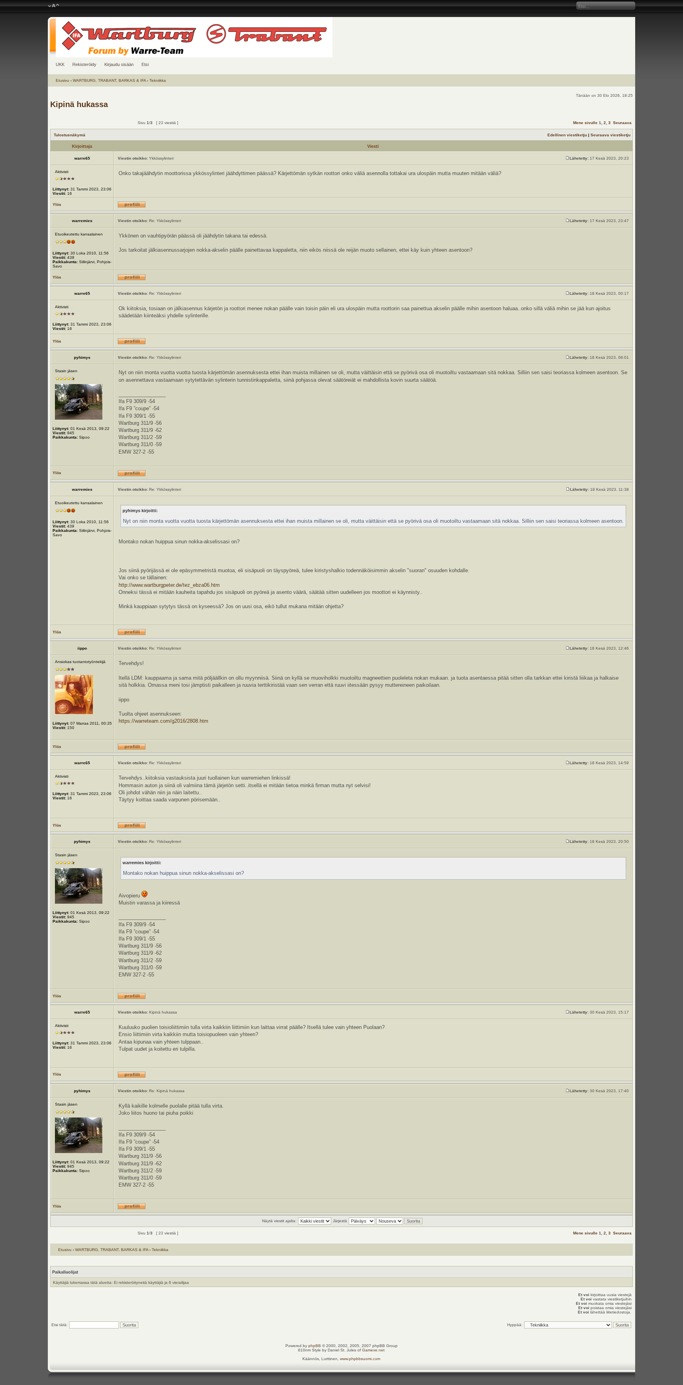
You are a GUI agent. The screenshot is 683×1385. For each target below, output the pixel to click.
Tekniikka (157, 80)
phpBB (314, 1346)
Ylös (57, 204)
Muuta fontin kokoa (53, 5)
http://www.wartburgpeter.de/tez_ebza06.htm (169, 585)
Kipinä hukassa (79, 104)
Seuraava (622, 123)
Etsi (145, 64)
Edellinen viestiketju (567, 135)
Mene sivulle (585, 123)
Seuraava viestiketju (610, 135)
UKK (60, 64)
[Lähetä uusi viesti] (70, 123)
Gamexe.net (373, 1350)
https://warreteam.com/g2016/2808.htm (163, 721)
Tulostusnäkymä (69, 135)
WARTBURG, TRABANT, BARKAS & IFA (109, 80)
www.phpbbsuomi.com (360, 1359)
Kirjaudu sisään (119, 64)
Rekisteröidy (84, 64)
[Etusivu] (341, 37)
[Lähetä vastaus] (112, 123)
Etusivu (62, 80)
